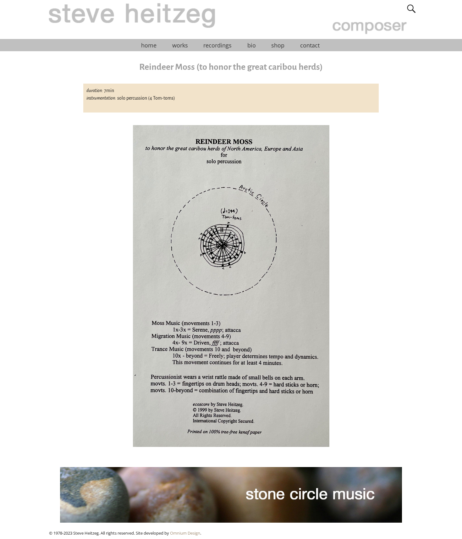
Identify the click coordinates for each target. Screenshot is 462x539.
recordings (217, 45)
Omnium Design (185, 533)
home (149, 45)
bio (251, 45)
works (180, 45)
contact (310, 45)
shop (277, 45)
